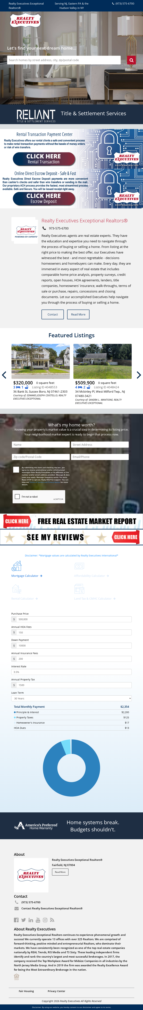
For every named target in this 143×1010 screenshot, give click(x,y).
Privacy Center (56, 991)
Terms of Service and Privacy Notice (44, 482)
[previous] (4, 374)
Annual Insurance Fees (24, 653)
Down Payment (20, 640)
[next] (139, 374)
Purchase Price (20, 613)
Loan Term (17, 692)
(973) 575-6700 (124, 3)
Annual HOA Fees (21, 627)
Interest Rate (18, 666)
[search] (131, 61)
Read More (78, 314)
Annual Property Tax (23, 679)
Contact (53, 314)
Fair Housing (26, 991)
